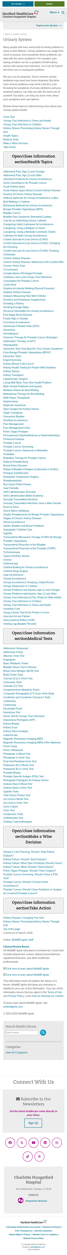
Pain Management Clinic (17, 427)
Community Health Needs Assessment (23, 1227)
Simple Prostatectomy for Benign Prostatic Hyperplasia (33, 514)
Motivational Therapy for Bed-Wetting (23, 394)
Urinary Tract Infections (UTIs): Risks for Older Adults (32, 597)
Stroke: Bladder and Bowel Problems (23, 525)
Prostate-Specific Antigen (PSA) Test (23, 776)
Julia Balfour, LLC (37, 1247)
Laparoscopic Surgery (15, 379)
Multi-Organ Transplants (16, 397)
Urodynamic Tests (13, 814)
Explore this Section (47, 25)
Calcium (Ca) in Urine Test (17, 678)
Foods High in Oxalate (15, 318)
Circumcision (10, 269)
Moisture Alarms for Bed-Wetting (21, 390)
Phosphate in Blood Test (16, 753)
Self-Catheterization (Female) (19, 492)
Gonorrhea (9, 330)
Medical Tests (10, 139)
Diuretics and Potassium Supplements (24, 299)
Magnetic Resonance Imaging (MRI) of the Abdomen (32, 742)
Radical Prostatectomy (15, 461)
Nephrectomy (10, 401)
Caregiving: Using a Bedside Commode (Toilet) (29, 232)
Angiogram (9, 659)
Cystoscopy (9, 705)
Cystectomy (9, 284)
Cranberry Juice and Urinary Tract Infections (27, 277)
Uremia (7, 559)
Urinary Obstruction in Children (20, 586)
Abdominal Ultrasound (15, 648)
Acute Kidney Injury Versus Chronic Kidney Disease (32, 190)
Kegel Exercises (12, 360)
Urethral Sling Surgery (15, 571)
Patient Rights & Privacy (20, 1234)
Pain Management (13, 424)
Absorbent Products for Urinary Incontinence (27, 179)
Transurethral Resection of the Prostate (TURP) (29, 548)
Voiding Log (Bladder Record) (19, 623)
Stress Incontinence (14, 522)
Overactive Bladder (13, 416)
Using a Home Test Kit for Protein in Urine (26, 612)
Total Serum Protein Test (16, 795)
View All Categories (16, 1052)
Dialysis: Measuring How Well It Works (24, 296)
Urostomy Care (11, 608)
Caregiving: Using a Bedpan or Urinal (24, 228)
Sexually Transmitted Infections (20, 499)
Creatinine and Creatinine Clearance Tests (26, 697)
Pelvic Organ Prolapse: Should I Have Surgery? (29, 870)
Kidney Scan (10, 727)
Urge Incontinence (13, 574)
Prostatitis (8, 454)
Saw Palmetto (11, 488)
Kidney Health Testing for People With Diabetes (29, 367)
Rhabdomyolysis (12, 480)
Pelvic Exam (10, 746)
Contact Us (33, 1195)
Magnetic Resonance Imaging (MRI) (23, 738)
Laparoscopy (10, 735)
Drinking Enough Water (16, 307)
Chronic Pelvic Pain (14, 265)
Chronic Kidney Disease (16, 258)
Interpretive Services (36, 1201)
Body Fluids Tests (13, 674)
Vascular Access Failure (16, 616)
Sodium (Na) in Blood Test (17, 784)
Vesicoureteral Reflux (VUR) (19, 620)
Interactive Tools (12, 356)
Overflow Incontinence (15, 420)
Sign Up (33, 1123)
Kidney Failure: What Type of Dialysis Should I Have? (32, 863)
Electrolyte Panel (12, 708)
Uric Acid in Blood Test (15, 799)
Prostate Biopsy (12, 772)
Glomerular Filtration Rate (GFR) (21, 326)
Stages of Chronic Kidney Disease (22, 518)
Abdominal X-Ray (13, 652)
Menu (54, 12)
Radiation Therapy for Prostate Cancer (24, 458)
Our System (17, 4)
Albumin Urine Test (13, 656)
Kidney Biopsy (11, 723)
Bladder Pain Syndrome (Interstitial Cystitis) (27, 216)
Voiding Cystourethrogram (17, 821)
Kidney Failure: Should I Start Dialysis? (25, 859)
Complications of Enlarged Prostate (22, 273)
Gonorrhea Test (11, 712)
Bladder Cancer (12, 213)
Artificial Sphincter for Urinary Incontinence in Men (30, 198)
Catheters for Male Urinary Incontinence (25, 235)
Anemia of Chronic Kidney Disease (22, 194)
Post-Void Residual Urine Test (19, 761)
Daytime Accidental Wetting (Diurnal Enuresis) (28, 288)
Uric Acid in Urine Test (15, 802)
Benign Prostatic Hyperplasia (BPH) (23, 209)
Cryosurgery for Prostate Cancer (21, 281)
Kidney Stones (11, 371)
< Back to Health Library (15, 34)
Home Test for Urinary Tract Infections (24, 716)
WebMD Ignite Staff (22, 939)
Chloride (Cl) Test (13, 686)
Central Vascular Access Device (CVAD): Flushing (31, 250)
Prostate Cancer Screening (18, 446)
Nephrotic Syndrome (14, 405)
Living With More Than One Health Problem (27, 382)
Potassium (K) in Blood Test (18, 765)
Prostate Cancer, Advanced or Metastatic (25, 450)
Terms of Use (54, 992)
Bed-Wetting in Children (16, 201)
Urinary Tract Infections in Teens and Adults (27, 120)
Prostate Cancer (12, 443)
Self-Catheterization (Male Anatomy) (23, 495)
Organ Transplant (12, 412)
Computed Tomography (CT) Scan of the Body (28, 693)
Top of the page (11, 929)
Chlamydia (9, 254)
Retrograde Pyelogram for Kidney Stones (26, 780)
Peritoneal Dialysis (13, 439)
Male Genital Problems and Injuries (22, 386)
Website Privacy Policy (33, 1238)
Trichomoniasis (11, 552)
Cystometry (9, 701)
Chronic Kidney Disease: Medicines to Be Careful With (33, 262)
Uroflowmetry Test (13, 818)
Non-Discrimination (43, 1231)
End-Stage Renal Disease (17, 314)
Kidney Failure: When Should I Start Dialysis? (28, 867)
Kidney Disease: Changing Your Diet (23, 917)
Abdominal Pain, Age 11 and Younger (24, 171)
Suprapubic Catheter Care (17, 529)
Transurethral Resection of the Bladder (24, 544)
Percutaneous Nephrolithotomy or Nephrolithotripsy (31, 435)
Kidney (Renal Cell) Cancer (18, 363)
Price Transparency (24, 1231)
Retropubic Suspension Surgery (21, 476)
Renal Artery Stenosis (15, 465)
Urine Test (8, 117)
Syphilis (7, 533)
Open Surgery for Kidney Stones (21, 409)
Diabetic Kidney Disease (17, 292)
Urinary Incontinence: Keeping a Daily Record (28, 582)
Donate (49, 4)
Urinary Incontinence (14, 578)
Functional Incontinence (16, 322)
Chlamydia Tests (12, 682)
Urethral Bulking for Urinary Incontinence (25, 567)
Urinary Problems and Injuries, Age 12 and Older (30, 593)
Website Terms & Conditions (45, 1234)
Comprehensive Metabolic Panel (21, 689)
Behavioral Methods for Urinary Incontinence (27, 205)
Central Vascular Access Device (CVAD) (25, 239)
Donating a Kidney (13, 303)
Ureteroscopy (10, 563)
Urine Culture (10, 806)
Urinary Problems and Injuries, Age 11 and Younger (31, 590)
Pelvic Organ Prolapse (15, 431)
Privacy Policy (16, 996)
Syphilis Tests (11, 791)
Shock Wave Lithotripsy (16, 510)
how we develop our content (47, 996)
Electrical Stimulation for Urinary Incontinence (28, 311)
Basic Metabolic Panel (15, 663)
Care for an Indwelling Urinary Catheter (24, 220)
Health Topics (10, 135)
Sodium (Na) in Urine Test (17, 787)
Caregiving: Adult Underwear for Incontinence (28, 224)
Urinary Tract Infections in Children (22, 124)
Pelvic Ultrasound (13, 750)
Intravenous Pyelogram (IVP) (19, 720)
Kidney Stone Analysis (15, 731)
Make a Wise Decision (15, 143)
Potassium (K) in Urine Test (18, 769)
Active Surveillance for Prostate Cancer (25, 183)
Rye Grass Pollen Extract (17, 484)
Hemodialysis (10, 333)
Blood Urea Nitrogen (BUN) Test (21, 671)
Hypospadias (10, 345)
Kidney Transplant (13, 375)
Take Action (9, 147)
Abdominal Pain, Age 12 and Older (22, 175)
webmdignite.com (13, 1006)
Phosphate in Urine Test (16, 757)
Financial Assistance (52, 1227)
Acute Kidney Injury (14, 186)
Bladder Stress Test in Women (20, 667)
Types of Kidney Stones (16, 556)
